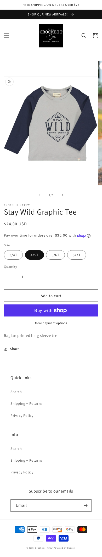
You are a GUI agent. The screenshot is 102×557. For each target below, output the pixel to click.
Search (16, 391)
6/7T (77, 255)
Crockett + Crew (44, 547)
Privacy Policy (21, 415)
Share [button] (15, 348)
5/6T (55, 255)
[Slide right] (62, 195)
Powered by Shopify (65, 547)
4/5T (34, 255)
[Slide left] (39, 195)
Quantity (10, 266)
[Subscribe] (85, 505)
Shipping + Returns (26, 403)
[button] (6, 35)
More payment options (51, 323)
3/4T (13, 255)
